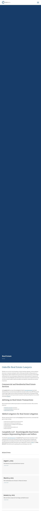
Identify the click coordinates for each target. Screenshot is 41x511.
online (32, 442)
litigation (8, 396)
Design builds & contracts (9, 410)
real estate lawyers (28, 390)
